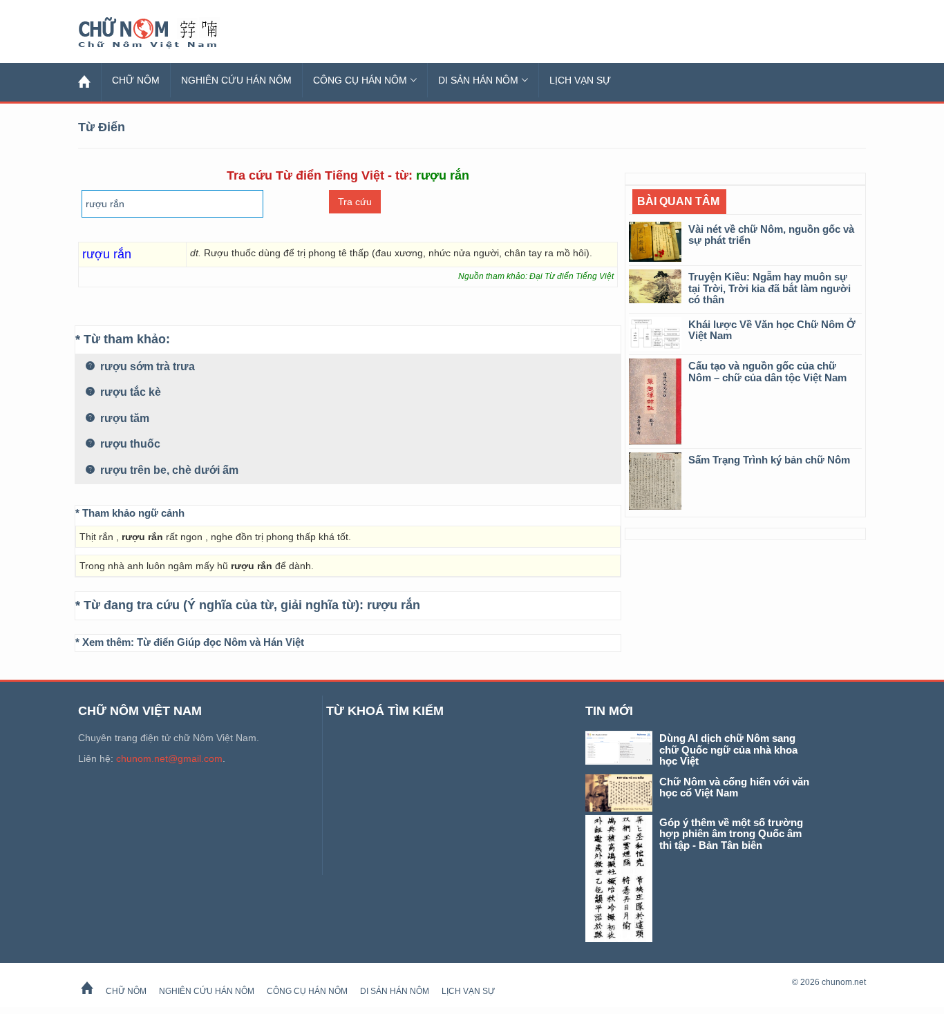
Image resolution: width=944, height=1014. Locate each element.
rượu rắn (393, 605)
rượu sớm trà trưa (146, 366)
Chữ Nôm (164, 33)
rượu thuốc (128, 444)
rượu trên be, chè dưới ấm (167, 470)
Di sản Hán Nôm (478, 80)
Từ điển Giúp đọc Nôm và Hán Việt (220, 642)
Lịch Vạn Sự (580, 80)
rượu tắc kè (129, 392)
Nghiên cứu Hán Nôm (236, 80)
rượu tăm (123, 418)
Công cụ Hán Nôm (360, 80)
